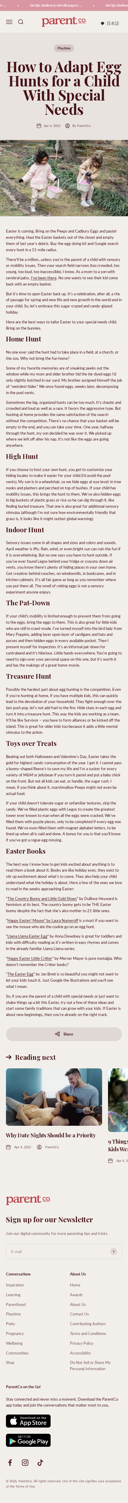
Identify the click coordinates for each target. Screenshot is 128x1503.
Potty (10, 1323)
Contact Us (79, 1313)
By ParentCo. (81, 125)
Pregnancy (15, 1333)
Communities (17, 1352)
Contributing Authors (88, 1323)
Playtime (64, 48)
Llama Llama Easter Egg (27, 935)
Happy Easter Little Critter (29, 958)
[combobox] (109, 23)
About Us (78, 1304)
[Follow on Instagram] (25, 1463)
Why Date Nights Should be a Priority (51, 1135)
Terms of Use (25, 1486)
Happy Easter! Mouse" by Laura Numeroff (42, 920)
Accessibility (80, 1352)
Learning (13, 1294)
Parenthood (16, 1304)
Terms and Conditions (88, 1333)
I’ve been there (44, 277)
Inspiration (15, 1284)
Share (68, 1034)
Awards (76, 1294)
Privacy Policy (81, 1343)
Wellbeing (14, 1343)
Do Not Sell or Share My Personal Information (90, 1365)
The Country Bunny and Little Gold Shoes (42, 898)
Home (75, 1284)
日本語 (113, 23)
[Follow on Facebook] (10, 1463)
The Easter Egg (20, 973)
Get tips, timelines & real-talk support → (51, 5)
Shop (10, 1362)
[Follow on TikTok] (40, 1463)
